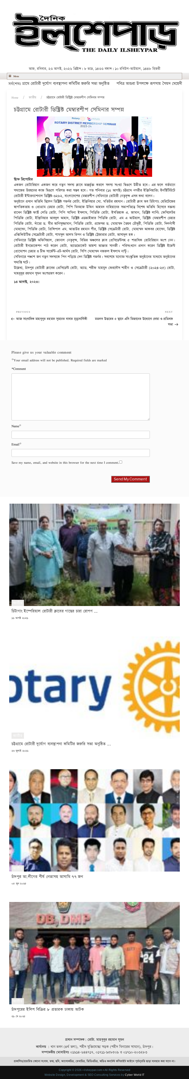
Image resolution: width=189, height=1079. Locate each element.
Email (15, 444)
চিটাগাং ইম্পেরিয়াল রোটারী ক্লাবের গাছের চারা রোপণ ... (55, 611)
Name (15, 426)
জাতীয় (32, 97)
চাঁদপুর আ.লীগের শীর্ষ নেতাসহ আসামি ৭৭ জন (47, 877)
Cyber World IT (134, 1074)
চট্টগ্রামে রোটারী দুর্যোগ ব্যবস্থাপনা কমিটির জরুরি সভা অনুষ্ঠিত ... (61, 744)
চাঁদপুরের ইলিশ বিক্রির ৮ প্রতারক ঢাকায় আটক (48, 1009)
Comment (19, 368)
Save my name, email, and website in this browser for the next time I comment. (65, 462)
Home (15, 97)
